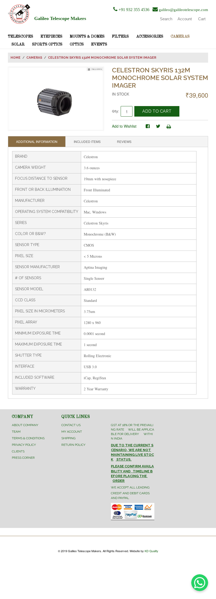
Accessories (149, 36)
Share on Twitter (158, 126)
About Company (25, 425)
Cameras (180, 36)
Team (16, 431)
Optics (77, 44)
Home (16, 57)
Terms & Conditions (28, 438)
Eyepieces (51, 36)
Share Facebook (147, 126)
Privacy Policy (24, 445)
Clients (18, 451)
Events (99, 44)
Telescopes (20, 36)
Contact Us (71, 425)
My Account (71, 431)
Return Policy (73, 445)
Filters (120, 36)
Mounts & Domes (87, 36)
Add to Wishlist (124, 126)
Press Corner (23, 458)
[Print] (168, 126)
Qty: (115, 111)
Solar (18, 44)
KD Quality (151, 551)
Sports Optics (47, 44)
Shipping (68, 438)
